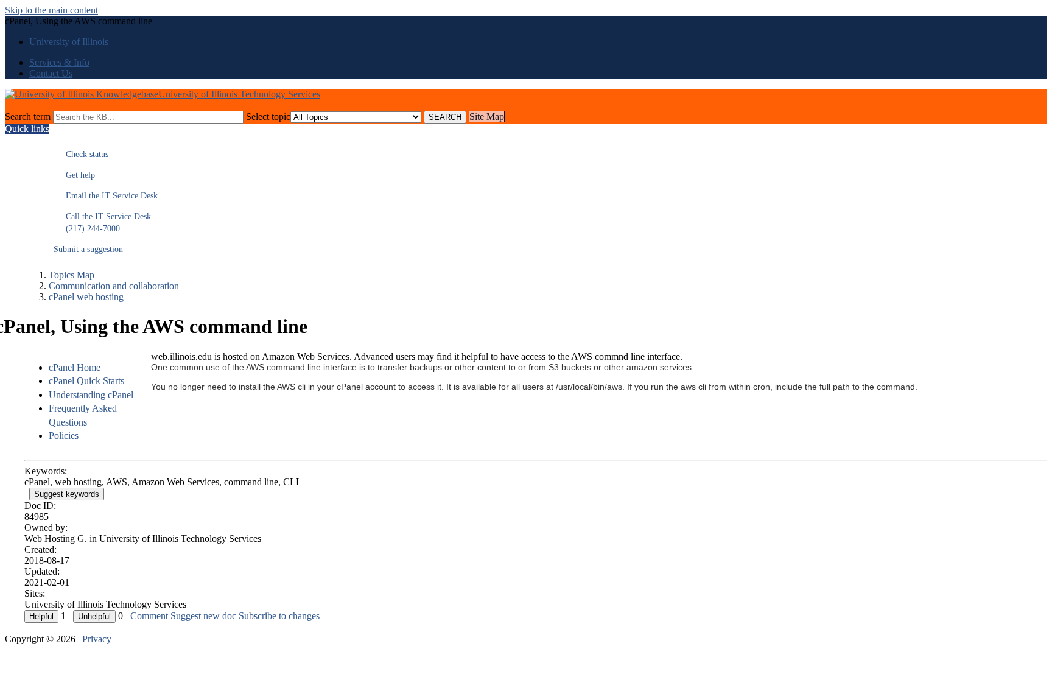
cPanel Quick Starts (86, 381)
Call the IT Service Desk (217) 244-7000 (102, 222)
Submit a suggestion (88, 249)
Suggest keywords (66, 494)
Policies (64, 435)
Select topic (268, 116)
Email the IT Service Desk (106, 195)
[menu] (82, 402)
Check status (81, 154)
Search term (28, 116)
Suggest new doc (203, 616)
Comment (149, 616)
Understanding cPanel (91, 395)
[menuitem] (94, 367)
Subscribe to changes (279, 616)
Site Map (486, 116)
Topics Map (71, 275)
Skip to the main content (51, 10)
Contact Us (50, 73)
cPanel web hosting (86, 297)
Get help (74, 175)
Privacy (96, 639)
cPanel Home (74, 367)
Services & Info (59, 62)
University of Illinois (68, 42)
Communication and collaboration (114, 286)
